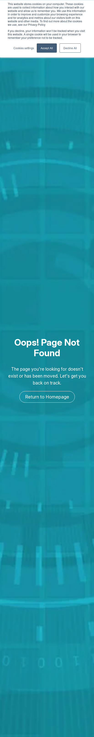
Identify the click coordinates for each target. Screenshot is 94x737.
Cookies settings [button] (23, 48)
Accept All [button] (47, 48)
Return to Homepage (47, 397)
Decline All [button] (70, 48)
